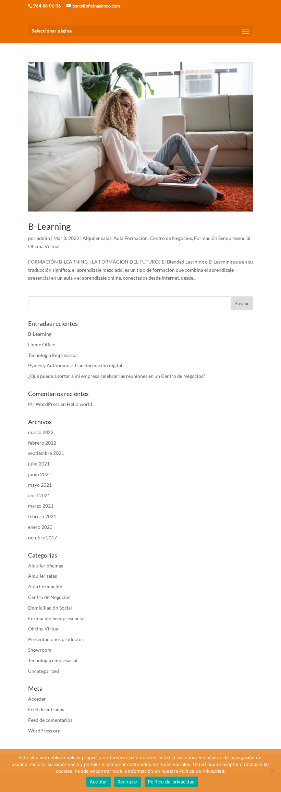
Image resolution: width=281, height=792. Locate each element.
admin (43, 238)
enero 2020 (40, 527)
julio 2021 (39, 464)
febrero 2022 (42, 443)
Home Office (41, 344)
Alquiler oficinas (45, 566)
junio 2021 (39, 474)
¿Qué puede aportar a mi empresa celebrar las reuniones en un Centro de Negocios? (116, 376)
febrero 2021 (42, 516)
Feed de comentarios (50, 720)
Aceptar (98, 781)
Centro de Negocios (171, 238)
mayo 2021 (40, 485)
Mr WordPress (44, 404)
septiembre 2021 (46, 453)
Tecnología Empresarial (53, 355)
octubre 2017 (42, 537)
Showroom (39, 650)
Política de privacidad (171, 781)
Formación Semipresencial (222, 238)
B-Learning (49, 226)
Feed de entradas (46, 709)
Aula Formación (130, 238)
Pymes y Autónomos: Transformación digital (75, 365)
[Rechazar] (272, 770)
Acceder (37, 699)
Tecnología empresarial (52, 660)
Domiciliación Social (50, 608)
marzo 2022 (40, 432)
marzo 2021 (40, 506)
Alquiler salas (97, 238)
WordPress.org (44, 730)
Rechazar (128, 781)
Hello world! (80, 404)
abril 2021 (39, 495)
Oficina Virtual (44, 246)
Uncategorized (43, 671)
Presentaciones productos (56, 639)
